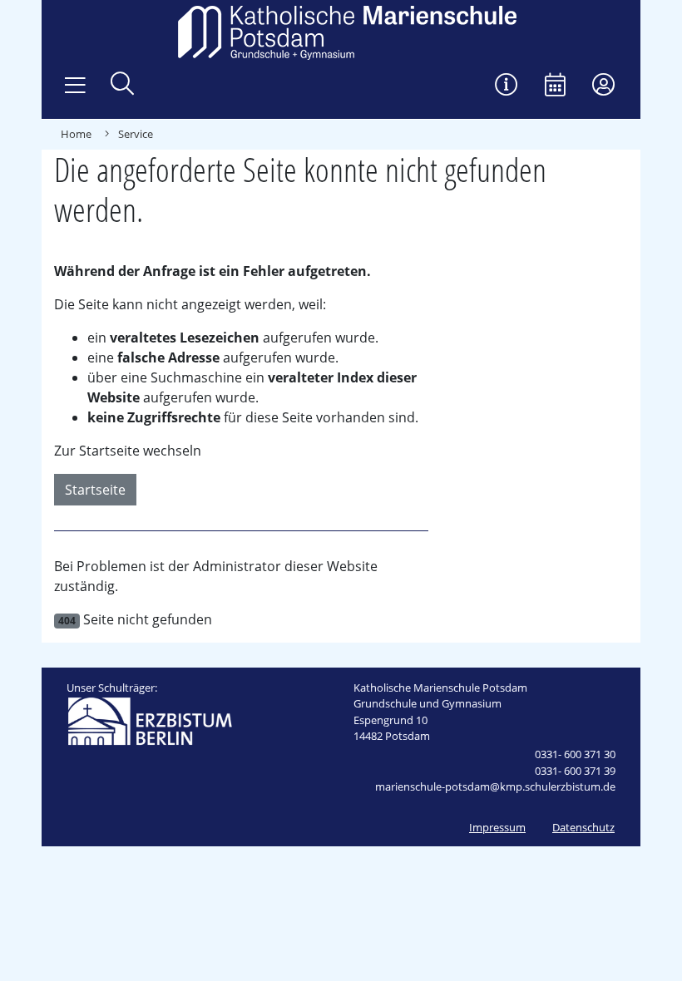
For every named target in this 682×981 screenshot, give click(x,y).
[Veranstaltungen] (555, 86)
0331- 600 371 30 (575, 754)
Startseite (95, 490)
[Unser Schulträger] (150, 719)
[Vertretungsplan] (506, 86)
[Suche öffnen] (122, 85)
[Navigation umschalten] (75, 85)
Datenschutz (583, 827)
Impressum (497, 827)
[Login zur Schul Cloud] (603, 86)
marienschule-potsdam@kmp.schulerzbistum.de (495, 786)
